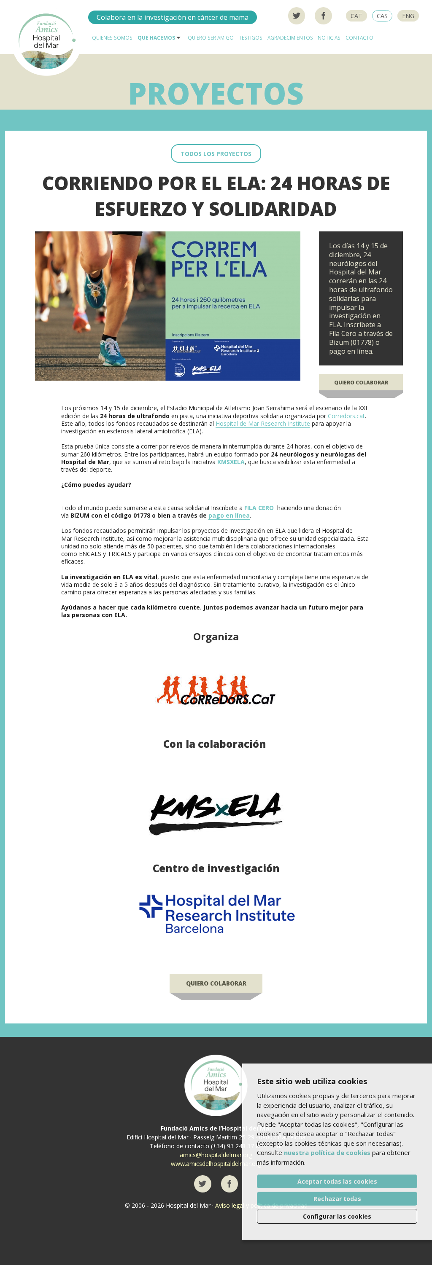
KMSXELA (231, 462)
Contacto (359, 37)
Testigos (250, 37)
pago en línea (229, 515)
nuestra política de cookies (327, 1152)
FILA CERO (259, 508)
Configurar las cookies (337, 1216)
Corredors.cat (346, 416)
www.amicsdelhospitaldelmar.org (216, 1164)
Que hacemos (156, 37)
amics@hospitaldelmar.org (216, 1155)
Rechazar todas (337, 1199)
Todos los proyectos (216, 154)
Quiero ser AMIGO (211, 37)
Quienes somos (112, 37)
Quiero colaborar (361, 382)
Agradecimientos (290, 37)
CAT (356, 16)
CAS (382, 16)
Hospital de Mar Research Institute (263, 423)
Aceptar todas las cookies (337, 1181)
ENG (408, 16)
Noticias (329, 37)
